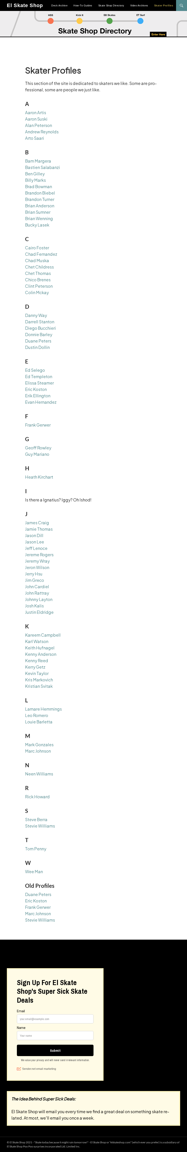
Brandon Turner (39, 199)
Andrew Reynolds (42, 131)
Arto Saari (34, 138)
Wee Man (34, 871)
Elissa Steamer (39, 382)
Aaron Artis (35, 112)
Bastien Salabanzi (42, 167)
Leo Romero (36, 715)
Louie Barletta (38, 721)
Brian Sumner (37, 212)
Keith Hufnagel (40, 647)
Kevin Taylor (37, 673)
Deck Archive (59, 5)
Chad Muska (37, 260)
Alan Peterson (38, 125)
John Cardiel (37, 586)
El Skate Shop (25, 5)
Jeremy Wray (37, 561)
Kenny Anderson (40, 654)
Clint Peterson (39, 286)
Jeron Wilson (37, 567)
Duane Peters (38, 340)
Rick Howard (37, 796)
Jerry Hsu (33, 573)
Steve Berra (36, 819)
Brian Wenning (39, 218)
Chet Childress (39, 266)
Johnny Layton (38, 599)
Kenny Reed (36, 660)
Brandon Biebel (40, 192)
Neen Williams (39, 773)
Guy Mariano (37, 454)
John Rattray (37, 593)
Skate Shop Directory (111, 5)
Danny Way (36, 315)
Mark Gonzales (39, 744)
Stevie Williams (40, 825)
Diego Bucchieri (40, 328)
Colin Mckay (37, 292)
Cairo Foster (37, 247)
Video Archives (139, 5)
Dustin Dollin (37, 347)
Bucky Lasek (37, 224)
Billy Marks (35, 180)
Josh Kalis (34, 605)
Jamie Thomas (39, 529)
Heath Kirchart (39, 477)
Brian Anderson (39, 205)
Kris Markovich (39, 679)
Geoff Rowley (38, 447)
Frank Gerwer (38, 424)
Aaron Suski (36, 118)
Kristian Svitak (39, 686)
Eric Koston (36, 389)
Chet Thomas (38, 273)
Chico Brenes (38, 279)
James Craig (37, 522)
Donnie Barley (38, 334)
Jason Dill (34, 535)
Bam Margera (38, 160)
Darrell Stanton (39, 321)
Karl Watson (36, 641)
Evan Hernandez (41, 402)
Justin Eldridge (39, 612)
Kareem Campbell (43, 635)
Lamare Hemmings (43, 709)
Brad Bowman (38, 186)
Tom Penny (35, 848)
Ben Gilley (35, 173)
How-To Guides (82, 5)
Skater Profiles (163, 5)
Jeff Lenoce (36, 548)
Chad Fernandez (41, 254)
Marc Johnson (38, 751)
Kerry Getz (35, 667)
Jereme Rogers (39, 554)
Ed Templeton (38, 376)
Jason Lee (34, 541)
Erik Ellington (37, 395)
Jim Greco (34, 580)
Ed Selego (35, 370)
